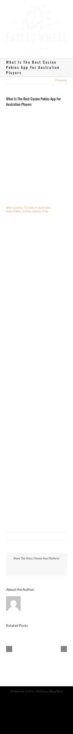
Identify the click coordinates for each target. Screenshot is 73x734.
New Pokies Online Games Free (27, 207)
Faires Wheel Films (52, 687)
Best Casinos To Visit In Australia (28, 204)
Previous (61, 76)
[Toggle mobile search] (58, 48)
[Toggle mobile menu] (65, 48)
